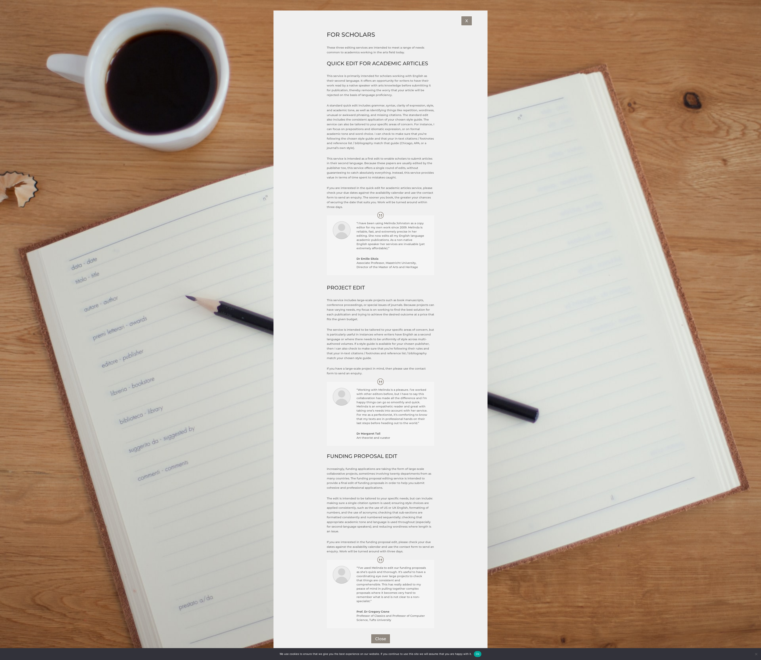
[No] (756, 654)
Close (380, 638)
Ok (477, 653)
